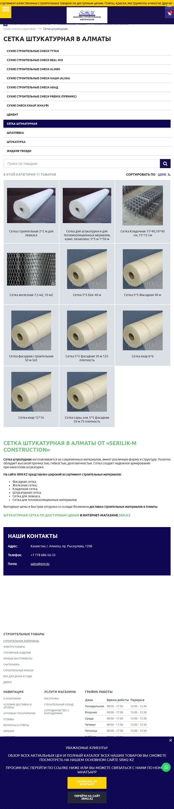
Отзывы (8, 719)
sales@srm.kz (40, 564)
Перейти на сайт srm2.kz (87, 797)
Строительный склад (58, 704)
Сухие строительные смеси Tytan (33, 51)
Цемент (12, 114)
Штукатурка (16, 142)
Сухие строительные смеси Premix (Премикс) (42, 96)
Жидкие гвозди (19, 151)
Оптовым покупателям (19, 713)
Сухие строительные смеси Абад (32, 87)
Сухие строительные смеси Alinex (33, 69)
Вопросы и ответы (16, 725)
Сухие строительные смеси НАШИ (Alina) (38, 78)
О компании (12, 698)
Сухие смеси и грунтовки (19, 28)
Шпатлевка (15, 132)
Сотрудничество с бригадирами (56, 712)
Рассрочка (51, 698)
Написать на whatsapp (87, 783)
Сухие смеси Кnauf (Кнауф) (28, 105)
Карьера (8, 730)
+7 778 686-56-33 (43, 555)
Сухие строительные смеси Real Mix (35, 60)
